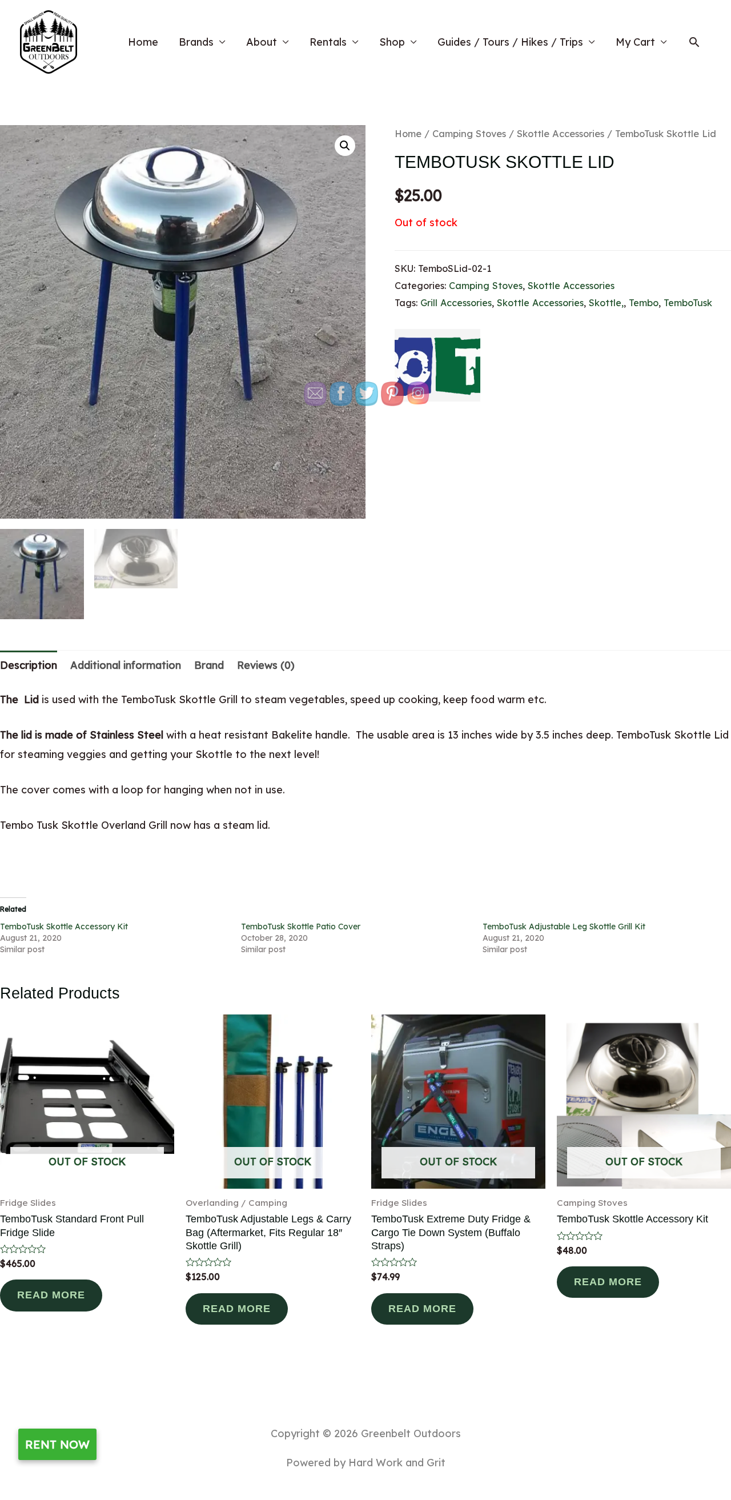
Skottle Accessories (560, 133)
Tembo (643, 302)
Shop (392, 42)
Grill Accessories (456, 302)
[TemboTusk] (437, 365)
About (261, 42)
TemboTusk (688, 302)
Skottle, (606, 302)
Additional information (125, 665)
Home (143, 42)
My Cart (635, 42)
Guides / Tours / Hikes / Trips (510, 42)
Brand (209, 665)
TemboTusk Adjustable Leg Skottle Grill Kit (564, 926)
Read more (51, 1295)
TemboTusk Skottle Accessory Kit (64, 926)
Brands (196, 42)
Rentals (328, 42)
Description (28, 665)
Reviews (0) (266, 665)
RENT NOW (57, 1444)
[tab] (28, 665)
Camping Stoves (469, 133)
